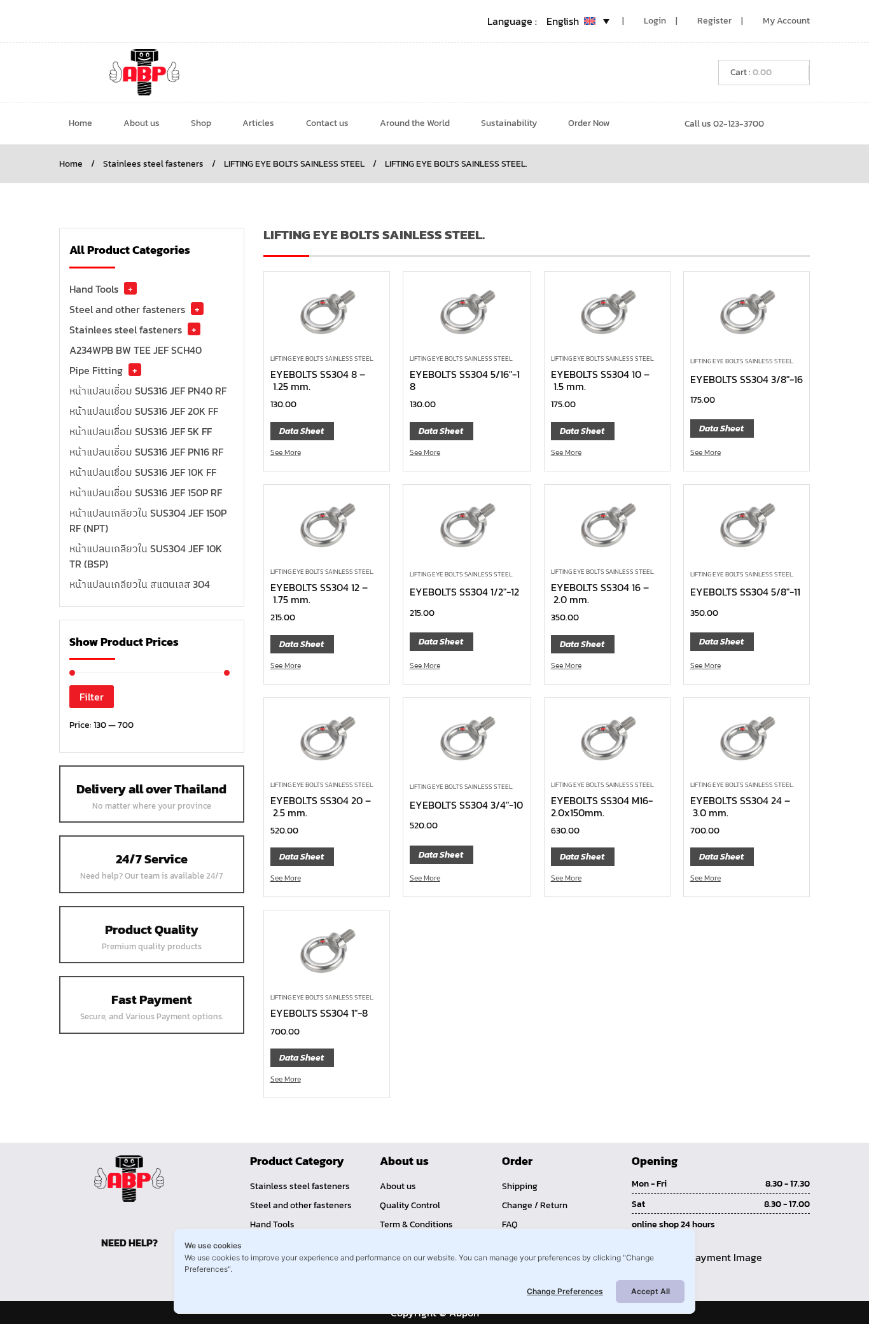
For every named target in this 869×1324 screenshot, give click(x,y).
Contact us (327, 123)
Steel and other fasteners (127, 309)
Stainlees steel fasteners (153, 164)
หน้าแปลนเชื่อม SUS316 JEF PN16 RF (146, 451)
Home (80, 123)
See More (285, 452)
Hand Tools (93, 288)
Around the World (415, 123)
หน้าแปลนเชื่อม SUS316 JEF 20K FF (143, 411)
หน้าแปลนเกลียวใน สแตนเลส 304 (139, 584)
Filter (92, 696)
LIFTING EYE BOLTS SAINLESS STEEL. (322, 358)
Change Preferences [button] (565, 1291)
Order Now (588, 123)
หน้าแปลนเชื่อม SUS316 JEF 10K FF (142, 472)
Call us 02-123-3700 (724, 123)
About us (141, 123)
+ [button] (130, 288)
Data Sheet (301, 431)
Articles (258, 123)
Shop (201, 123)
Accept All (650, 1291)
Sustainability (509, 123)
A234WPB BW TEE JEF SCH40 (135, 350)
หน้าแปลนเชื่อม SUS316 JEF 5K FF (140, 431)
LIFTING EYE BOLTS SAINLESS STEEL (294, 164)
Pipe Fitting (96, 370)
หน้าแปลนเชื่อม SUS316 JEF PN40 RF (147, 390)
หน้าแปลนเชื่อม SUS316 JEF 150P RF (145, 492)
